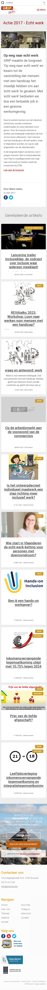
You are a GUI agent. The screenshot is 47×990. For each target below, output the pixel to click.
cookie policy (25, 981)
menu (43, 10)
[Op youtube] (9, 936)
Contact (25, 917)
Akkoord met (23, 853)
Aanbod (5, 917)
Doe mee (25, 905)
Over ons (5, 909)
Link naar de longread (14, 170)
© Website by (35, 984)
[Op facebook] (3, 936)
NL (44, 2)
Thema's (5, 913)
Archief (4, 922)
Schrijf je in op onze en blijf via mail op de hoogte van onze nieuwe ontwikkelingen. (23, 820)
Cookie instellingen (39, 981)
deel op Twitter (11, 197)
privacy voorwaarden (30, 853)
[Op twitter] (14, 936)
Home (4, 905)
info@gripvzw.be (9, 886)
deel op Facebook (6, 197)
